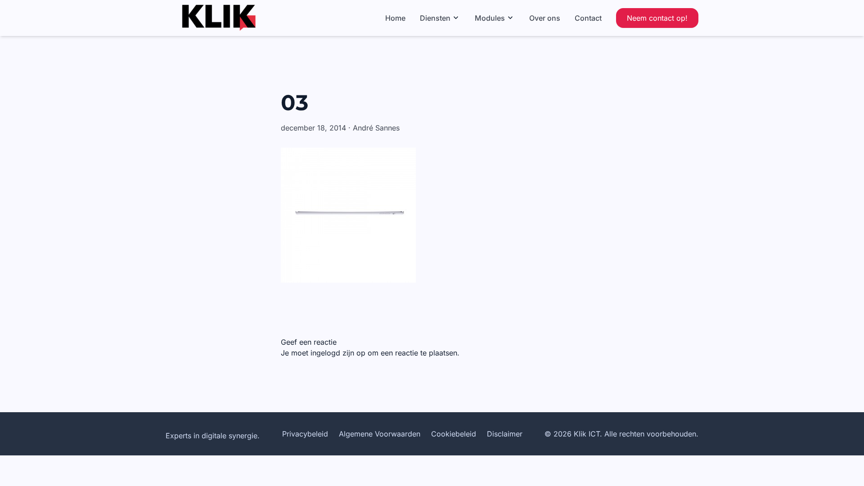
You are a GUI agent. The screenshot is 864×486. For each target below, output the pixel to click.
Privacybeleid (305, 433)
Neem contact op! (657, 18)
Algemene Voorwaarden (379, 433)
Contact (588, 18)
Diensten (435, 18)
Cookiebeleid (453, 433)
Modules (490, 18)
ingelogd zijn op (337, 352)
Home (395, 18)
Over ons (544, 18)
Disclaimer (504, 433)
